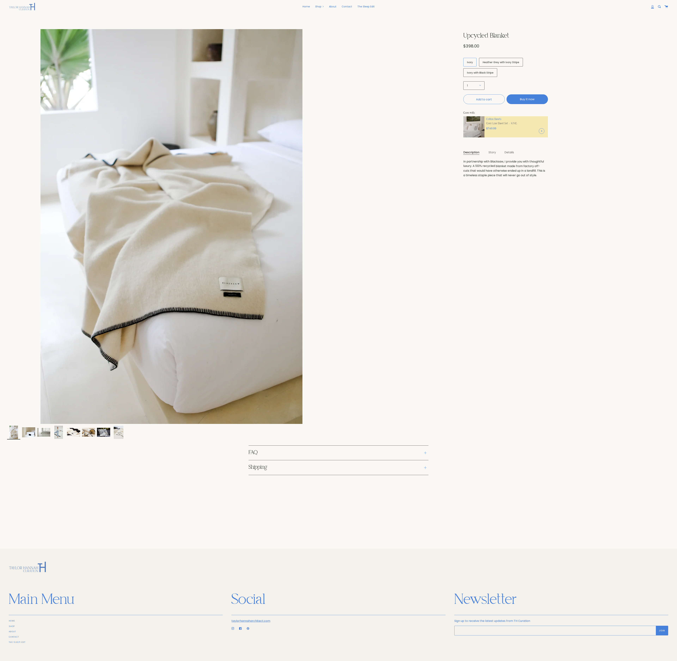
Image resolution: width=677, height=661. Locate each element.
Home (12, 621)
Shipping (258, 467)
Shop (12, 626)
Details (509, 152)
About (12, 631)
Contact (14, 637)
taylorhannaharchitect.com (250, 621)
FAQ (253, 453)
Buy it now (527, 99)
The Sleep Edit (17, 642)
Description (471, 152)
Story (492, 152)
